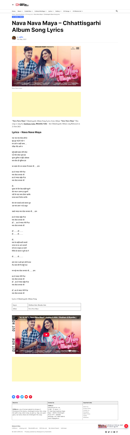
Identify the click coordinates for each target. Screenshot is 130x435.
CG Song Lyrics (29, 14)
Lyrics (50, 11)
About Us (85, 406)
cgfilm (21, 37)
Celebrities (27, 11)
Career (85, 415)
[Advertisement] (46, 104)
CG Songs (66, 11)
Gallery (57, 11)
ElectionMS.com (33, 428)
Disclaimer (86, 412)
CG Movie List (77, 11)
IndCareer (64, 428)
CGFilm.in (14, 428)
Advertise (85, 417)
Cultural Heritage (40, 11)
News (19, 11)
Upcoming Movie (20, 14)
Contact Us (86, 410)
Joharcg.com (23, 428)
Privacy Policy (87, 408)
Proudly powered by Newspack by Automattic (38, 431)
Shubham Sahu (29, 123)
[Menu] (13, 5)
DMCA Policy (86, 414)
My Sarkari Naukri (54, 428)
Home (13, 11)
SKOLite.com (43, 428)
